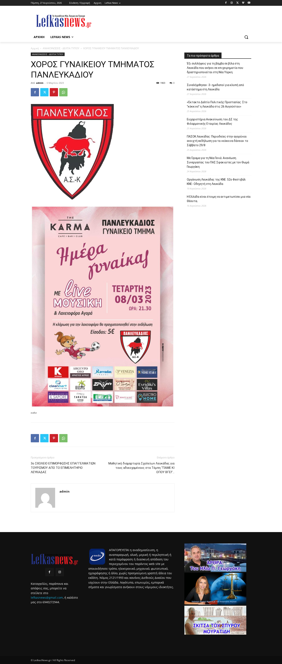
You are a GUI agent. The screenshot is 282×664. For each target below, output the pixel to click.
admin (39, 82)
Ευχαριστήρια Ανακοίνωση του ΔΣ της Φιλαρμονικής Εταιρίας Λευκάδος (212, 121)
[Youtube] (248, 3)
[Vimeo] (243, 3)
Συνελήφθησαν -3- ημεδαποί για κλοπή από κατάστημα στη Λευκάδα (215, 87)
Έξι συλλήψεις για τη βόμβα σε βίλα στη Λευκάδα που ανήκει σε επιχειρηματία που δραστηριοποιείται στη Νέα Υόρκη (215, 68)
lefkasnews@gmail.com (47, 597)
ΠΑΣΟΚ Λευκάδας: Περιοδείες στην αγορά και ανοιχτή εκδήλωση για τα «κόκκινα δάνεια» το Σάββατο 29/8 (217, 141)
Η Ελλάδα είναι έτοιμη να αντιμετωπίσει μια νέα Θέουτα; (218, 199)
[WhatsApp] (63, 92)
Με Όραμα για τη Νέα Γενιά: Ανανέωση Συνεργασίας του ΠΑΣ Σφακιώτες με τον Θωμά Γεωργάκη (218, 162)
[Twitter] (237, 3)
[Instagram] (231, 3)
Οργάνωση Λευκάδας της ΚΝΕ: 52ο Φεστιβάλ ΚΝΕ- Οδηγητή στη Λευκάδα (216, 181)
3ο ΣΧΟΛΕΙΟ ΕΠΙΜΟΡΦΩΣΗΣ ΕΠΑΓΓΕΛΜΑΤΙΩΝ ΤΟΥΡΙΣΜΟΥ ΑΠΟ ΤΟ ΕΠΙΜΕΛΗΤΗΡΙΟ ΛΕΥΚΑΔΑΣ (63, 468)
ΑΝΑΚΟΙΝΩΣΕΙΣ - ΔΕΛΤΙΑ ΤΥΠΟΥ (61, 48)
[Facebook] (226, 3)
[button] (246, 37)
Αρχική (35, 48)
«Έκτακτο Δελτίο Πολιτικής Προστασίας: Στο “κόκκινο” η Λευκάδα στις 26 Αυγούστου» (217, 104)
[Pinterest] (54, 92)
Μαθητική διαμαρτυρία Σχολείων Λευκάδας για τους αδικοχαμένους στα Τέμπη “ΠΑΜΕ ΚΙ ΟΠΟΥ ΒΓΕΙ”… (141, 468)
